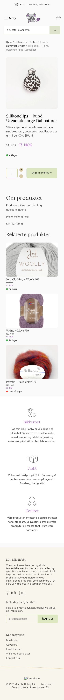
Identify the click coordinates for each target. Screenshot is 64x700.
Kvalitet (32, 510)
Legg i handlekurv (42, 173)
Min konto (12, 640)
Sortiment (20, 42)
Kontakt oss (13, 658)
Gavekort (11, 644)
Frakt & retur (13, 649)
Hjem (9, 42)
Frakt (32, 468)
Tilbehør (32, 42)
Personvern (47, 684)
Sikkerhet (32, 422)
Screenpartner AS (39, 688)
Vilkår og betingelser (18, 653)
